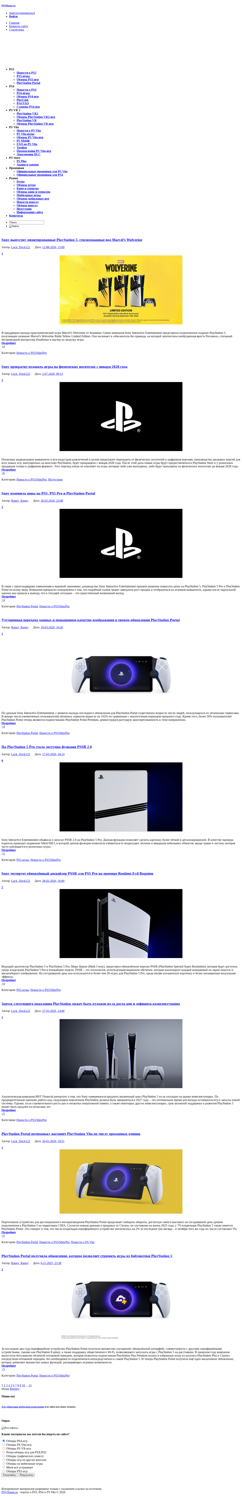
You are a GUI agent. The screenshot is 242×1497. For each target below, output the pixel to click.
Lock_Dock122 (20, 247)
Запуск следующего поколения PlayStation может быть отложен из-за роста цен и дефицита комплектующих (91, 1004)
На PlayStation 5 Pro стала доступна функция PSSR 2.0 (47, 747)
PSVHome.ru (9, 5)
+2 (3, 853)
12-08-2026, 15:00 (53, 247)
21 (30, 1385)
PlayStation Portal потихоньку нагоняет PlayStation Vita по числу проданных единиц (71, 1134)
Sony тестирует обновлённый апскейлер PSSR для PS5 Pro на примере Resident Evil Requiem (77, 873)
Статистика (16, 29)
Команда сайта (18, 26)
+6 (3, 473)
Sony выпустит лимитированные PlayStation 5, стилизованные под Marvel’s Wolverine (72, 240)
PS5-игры (22, 859)
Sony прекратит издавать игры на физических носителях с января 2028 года (64, 367)
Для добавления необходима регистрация (23, 1407)
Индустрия (55, 479)
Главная (14, 22)
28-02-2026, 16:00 (53, 880)
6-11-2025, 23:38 (51, 1263)
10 (23, 1385)
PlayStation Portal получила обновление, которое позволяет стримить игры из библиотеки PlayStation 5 (87, 1256)
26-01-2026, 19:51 (53, 1141)
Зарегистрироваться (22, 13)
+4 (3, 346)
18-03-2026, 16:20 (52, 627)
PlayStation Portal (27, 606)
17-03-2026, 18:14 (53, 754)
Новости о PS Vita (82, 1242)
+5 (3, 1113)
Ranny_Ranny (20, 500)
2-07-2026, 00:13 (52, 373)
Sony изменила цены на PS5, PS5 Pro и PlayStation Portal (48, 493)
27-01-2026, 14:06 (53, 1010)
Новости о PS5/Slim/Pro (31, 352)
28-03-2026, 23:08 (52, 500)
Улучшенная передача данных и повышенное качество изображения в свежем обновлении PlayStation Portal (91, 620)
